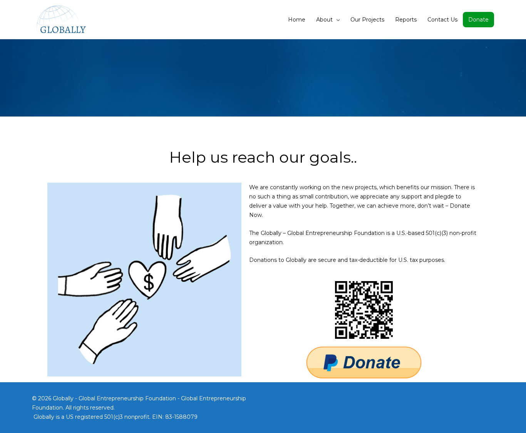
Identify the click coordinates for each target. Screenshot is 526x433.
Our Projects (367, 19)
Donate (478, 19)
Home (296, 19)
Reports (406, 19)
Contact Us (442, 19)
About (324, 19)
